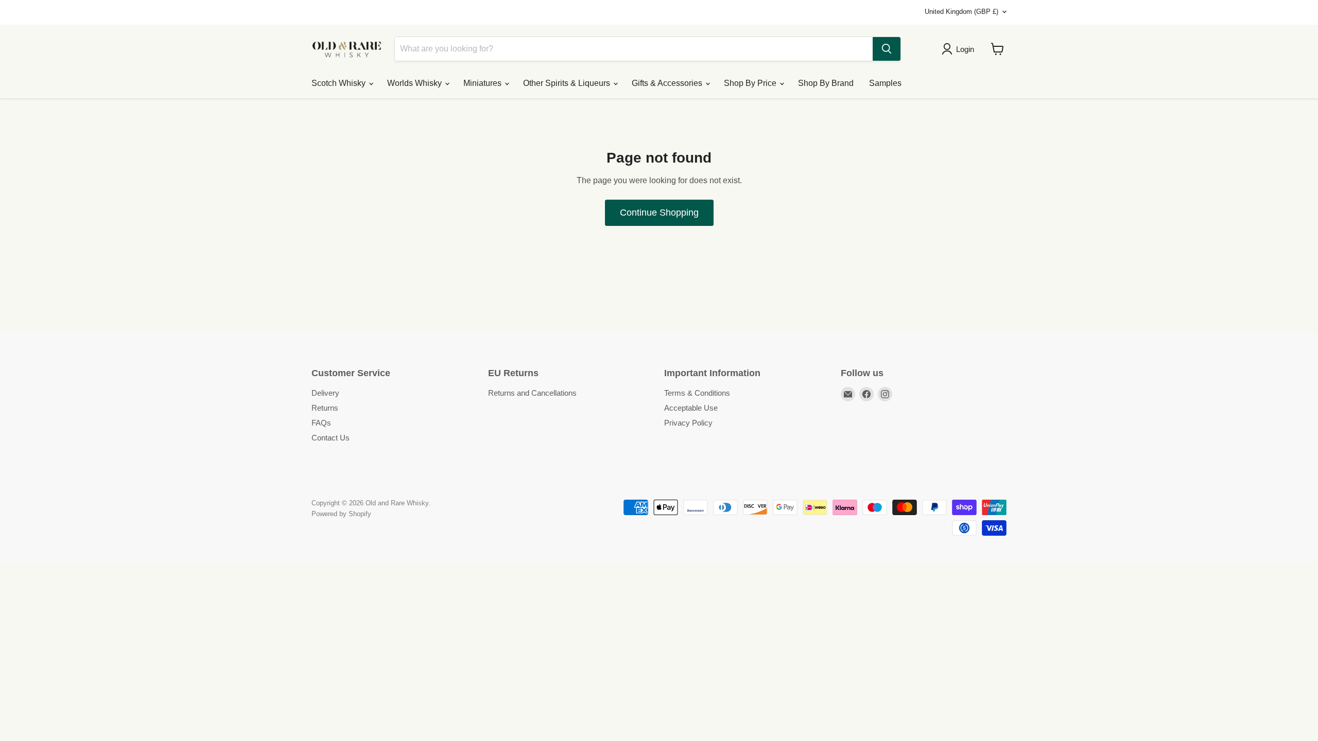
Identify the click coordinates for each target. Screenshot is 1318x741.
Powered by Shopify (341, 514)
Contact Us (330, 437)
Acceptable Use (691, 407)
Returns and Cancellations (532, 393)
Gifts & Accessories (668, 83)
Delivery (325, 393)
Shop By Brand (826, 83)
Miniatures (483, 83)
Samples (885, 83)
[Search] (886, 49)
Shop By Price (751, 83)
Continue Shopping (659, 212)
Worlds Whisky (415, 83)
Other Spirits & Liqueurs (567, 83)
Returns (324, 407)
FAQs (321, 422)
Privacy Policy (688, 422)
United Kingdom (961, 11)
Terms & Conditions (697, 393)
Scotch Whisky (339, 83)
